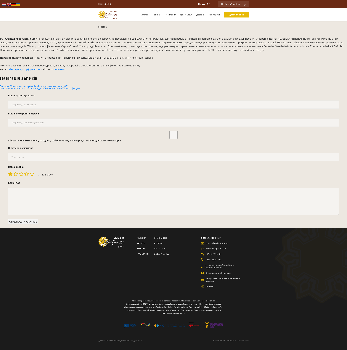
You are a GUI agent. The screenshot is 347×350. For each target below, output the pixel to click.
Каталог (144, 14)
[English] (9, 3)
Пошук (201, 4)
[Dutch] (4, 3)
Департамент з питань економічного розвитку (223, 279)
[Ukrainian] (18, 3)
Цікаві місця (186, 14)
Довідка (200, 14)
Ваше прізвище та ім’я (21, 95)
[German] (13, 3)
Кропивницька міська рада (218, 273)
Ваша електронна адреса (23, 113)
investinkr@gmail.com (216, 248)
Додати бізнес (236, 14)
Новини (156, 14)
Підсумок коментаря (20, 148)
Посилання (170, 14)
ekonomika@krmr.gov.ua (217, 243)
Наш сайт (210, 286)
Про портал (214, 14)
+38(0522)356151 (213, 254)
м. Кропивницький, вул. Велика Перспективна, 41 (220, 266)
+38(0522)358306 (213, 259)
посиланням (58, 69)
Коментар (14, 182)
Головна (102, 26)
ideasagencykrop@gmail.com (25, 69)
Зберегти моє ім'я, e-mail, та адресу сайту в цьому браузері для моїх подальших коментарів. (65, 140)
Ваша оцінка (16, 166)
